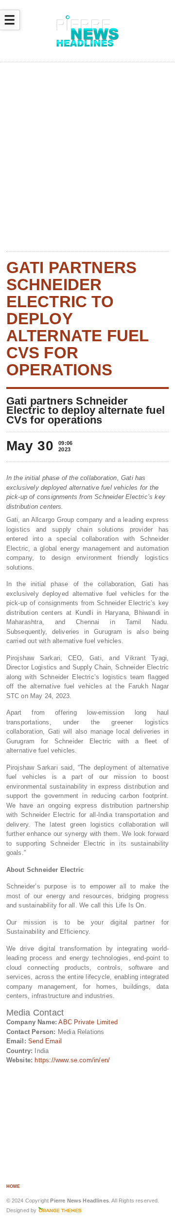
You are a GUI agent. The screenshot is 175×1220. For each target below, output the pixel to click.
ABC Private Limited (88, 1022)
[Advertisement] (87, 157)
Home (13, 1186)
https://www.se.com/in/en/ (72, 1060)
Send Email (45, 1041)
